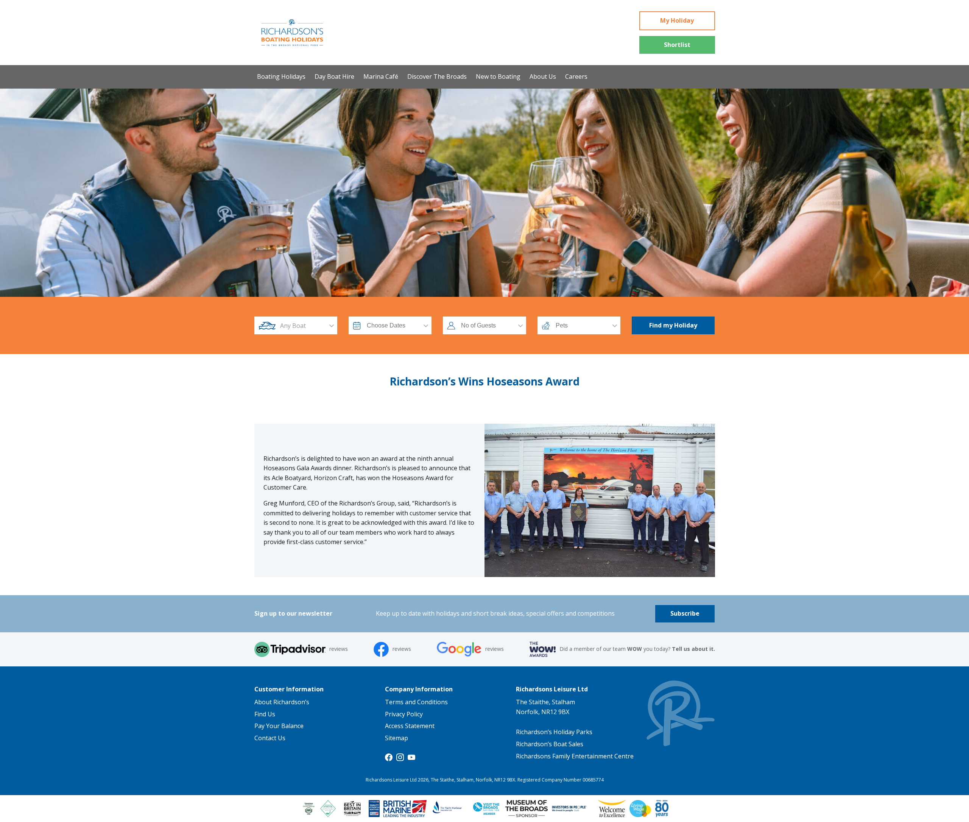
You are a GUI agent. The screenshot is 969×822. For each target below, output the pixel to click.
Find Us (264, 714)
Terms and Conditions (416, 702)
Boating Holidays (281, 76)
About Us (543, 76)
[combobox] (303, 325)
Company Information (419, 689)
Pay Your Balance (279, 726)
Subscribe (684, 613)
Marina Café (380, 76)
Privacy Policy (404, 714)
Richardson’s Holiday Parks (554, 732)
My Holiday (677, 20)
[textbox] (303, 325)
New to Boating (498, 76)
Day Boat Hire (334, 76)
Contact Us (269, 738)
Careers (576, 76)
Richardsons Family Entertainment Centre (575, 756)
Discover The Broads (437, 76)
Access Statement (410, 726)
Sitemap (396, 738)
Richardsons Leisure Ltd (552, 689)
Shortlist (677, 45)
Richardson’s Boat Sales (549, 744)
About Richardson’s (281, 702)
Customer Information (289, 689)
